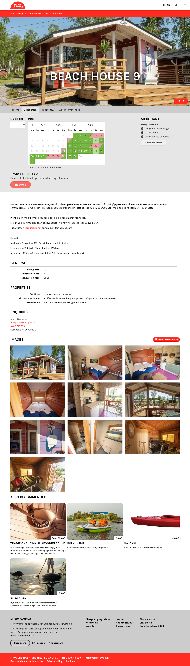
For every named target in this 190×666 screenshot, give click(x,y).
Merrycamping (18, 13)
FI (164, 5)
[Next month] (101, 125)
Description (30, 109)
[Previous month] (32, 125)
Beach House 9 (54, 13)
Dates (31, 118)
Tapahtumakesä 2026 (152, 626)
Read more (20, 642)
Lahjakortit (146, 622)
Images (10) (48, 109)
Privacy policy (54, 661)
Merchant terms (153, 142)
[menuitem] (176, 5)
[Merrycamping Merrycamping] (27, 5)
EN (168, 5)
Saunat (120, 619)
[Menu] (185, 5)
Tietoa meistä (147, 619)
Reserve (15, 109)
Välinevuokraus (125, 622)
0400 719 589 (17, 326)
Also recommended (69, 109)
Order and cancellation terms (26, 661)
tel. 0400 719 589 (71, 657)
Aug (43, 125)
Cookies (70, 661)
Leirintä (90, 626)
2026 (58, 125)
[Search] (176, 5)
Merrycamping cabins (98, 619)
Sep (74, 125)
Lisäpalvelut (123, 626)
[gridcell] (32, 135)
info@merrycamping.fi (22, 322)
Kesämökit (36, 13)
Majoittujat (16, 118)
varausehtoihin (33, 228)
